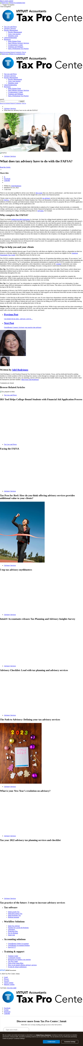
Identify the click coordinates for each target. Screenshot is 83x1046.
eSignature (11, 929)
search (2, 99)
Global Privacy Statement (43, 1035)
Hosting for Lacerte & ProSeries (18, 928)
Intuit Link (11, 935)
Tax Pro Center (13, 961)
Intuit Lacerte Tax (13, 912)
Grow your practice (14, 34)
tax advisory (46, 198)
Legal (6, 977)
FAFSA (6, 200)
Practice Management (11, 30)
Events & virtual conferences (17, 967)
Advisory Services (10, 28)
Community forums (14, 958)
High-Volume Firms (14, 41)
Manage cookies (9, 984)
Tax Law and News (10, 26)
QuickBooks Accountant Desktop (19, 945)
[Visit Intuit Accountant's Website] (17, 3)
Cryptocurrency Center (15, 45)
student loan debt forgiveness (20, 219)
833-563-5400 (11, 988)
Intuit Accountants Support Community (11, 52)
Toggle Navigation (8, 5)
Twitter (6, 1010)
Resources (7, 39)
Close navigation (5, 6)
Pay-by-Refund (13, 933)
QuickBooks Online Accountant (18, 943)
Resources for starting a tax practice (19, 959)
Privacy (6, 979)
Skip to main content (6, 1)
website (58, 264)
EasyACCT (12, 947)
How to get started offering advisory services (22, 965)
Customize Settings (69, 1041)
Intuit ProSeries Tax (14, 915)
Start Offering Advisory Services (18, 43)
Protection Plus (13, 931)
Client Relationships (10, 37)
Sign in (24, 52)
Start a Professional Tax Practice (18, 48)
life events (39, 193)
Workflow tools (13, 36)
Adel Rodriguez (16, 186)
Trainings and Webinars (15, 47)
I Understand (51, 1041)
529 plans (40, 211)
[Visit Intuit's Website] (4, 3)
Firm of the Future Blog (15, 963)
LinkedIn (7, 1013)
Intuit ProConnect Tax (15, 913)
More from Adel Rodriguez (30, 379)
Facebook (7, 1008)
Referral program (13, 917)
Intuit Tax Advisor (14, 926)
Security (6, 981)
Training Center (13, 956)
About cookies (8, 983)
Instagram (7, 1012)
